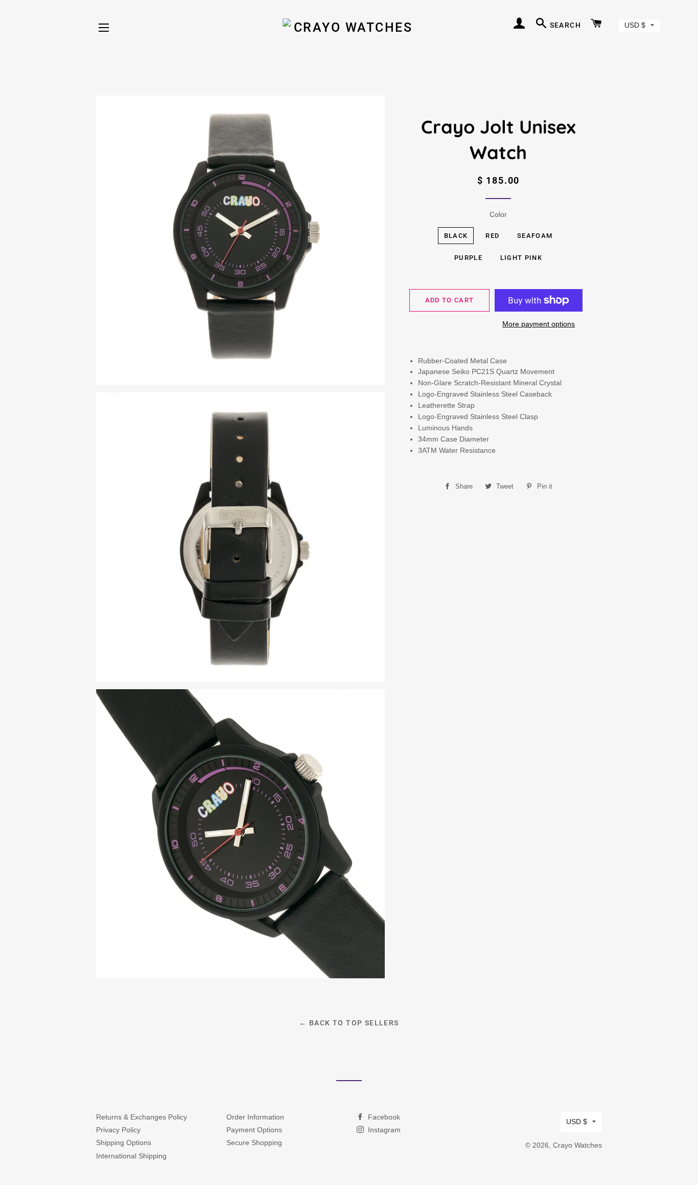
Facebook (383, 1117)
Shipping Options (123, 1142)
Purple (468, 257)
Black (456, 235)
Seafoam (534, 235)
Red (492, 235)
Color (498, 214)
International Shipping (131, 1156)
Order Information (255, 1117)
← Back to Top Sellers (349, 1023)
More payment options (538, 324)
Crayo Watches (577, 1145)
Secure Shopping (254, 1142)
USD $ (634, 25)
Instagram (383, 1130)
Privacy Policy (118, 1130)
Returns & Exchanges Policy (141, 1117)
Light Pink (521, 257)
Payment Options (254, 1130)
